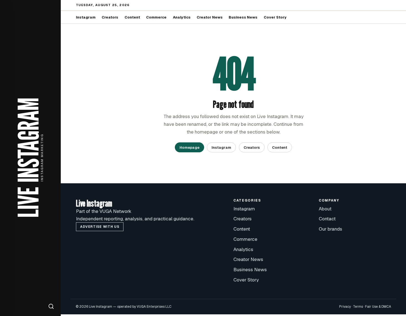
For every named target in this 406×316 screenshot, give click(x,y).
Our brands (330, 229)
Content (132, 17)
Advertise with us (99, 226)
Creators (110, 17)
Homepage (189, 147)
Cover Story (275, 17)
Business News (243, 17)
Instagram (86, 17)
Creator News (210, 17)
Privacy (345, 306)
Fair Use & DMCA (378, 306)
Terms (358, 306)
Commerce (156, 17)
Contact (327, 219)
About (325, 209)
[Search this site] (51, 306)
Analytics (182, 17)
